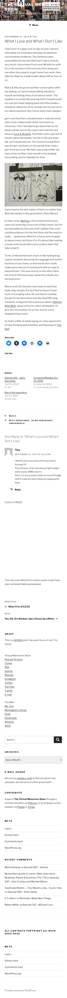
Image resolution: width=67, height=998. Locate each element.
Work (8, 725)
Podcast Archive (14, 659)
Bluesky (9, 675)
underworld (17, 423)
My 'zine (9, 706)
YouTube (9, 686)
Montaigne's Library (16, 710)
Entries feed (11, 835)
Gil (36, 37)
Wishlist (9, 721)
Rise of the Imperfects (16, 392)
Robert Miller (12, 904)
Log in (8, 828)
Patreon (32, 803)
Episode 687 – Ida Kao (36, 867)
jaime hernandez (42, 420)
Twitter (9, 682)
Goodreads (11, 718)
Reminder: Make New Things (35, 898)
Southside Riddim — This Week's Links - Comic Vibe (33, 888)
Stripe (31, 807)
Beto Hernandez (19, 420)
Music (13, 416)
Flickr (8, 714)
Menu (35, 25)
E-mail (8, 694)
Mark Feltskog (12, 867)
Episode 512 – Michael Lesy (38, 904)
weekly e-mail (24, 778)
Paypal (21, 807)
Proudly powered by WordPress (20, 990)
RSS (7, 667)
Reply (18, 489)
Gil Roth (18, 640)
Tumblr (9, 690)
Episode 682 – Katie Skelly (22, 891)
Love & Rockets (22, 134)
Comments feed (14, 841)
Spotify (9, 671)
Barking (25, 220)
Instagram (10, 679)
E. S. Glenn (10, 898)
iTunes (8, 663)
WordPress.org (13, 847)
